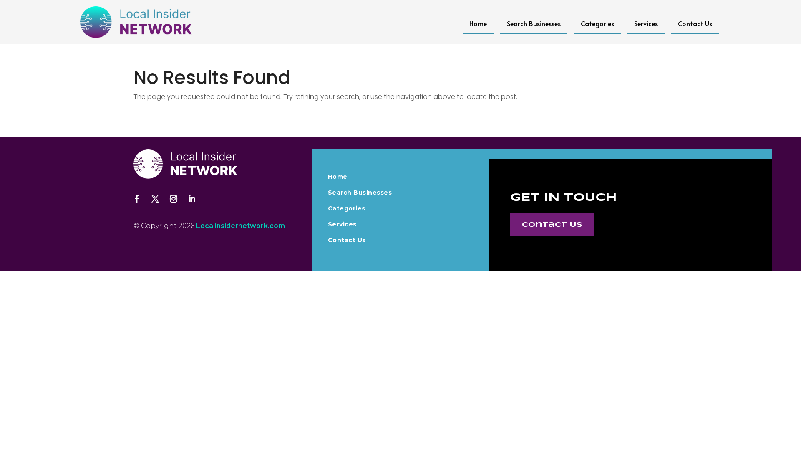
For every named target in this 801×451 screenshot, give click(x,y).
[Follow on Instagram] (173, 198)
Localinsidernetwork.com (240, 226)
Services (646, 23)
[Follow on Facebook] (136, 198)
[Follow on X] (155, 198)
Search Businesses (534, 23)
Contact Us (695, 23)
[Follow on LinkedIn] (191, 198)
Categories (597, 23)
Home (478, 23)
